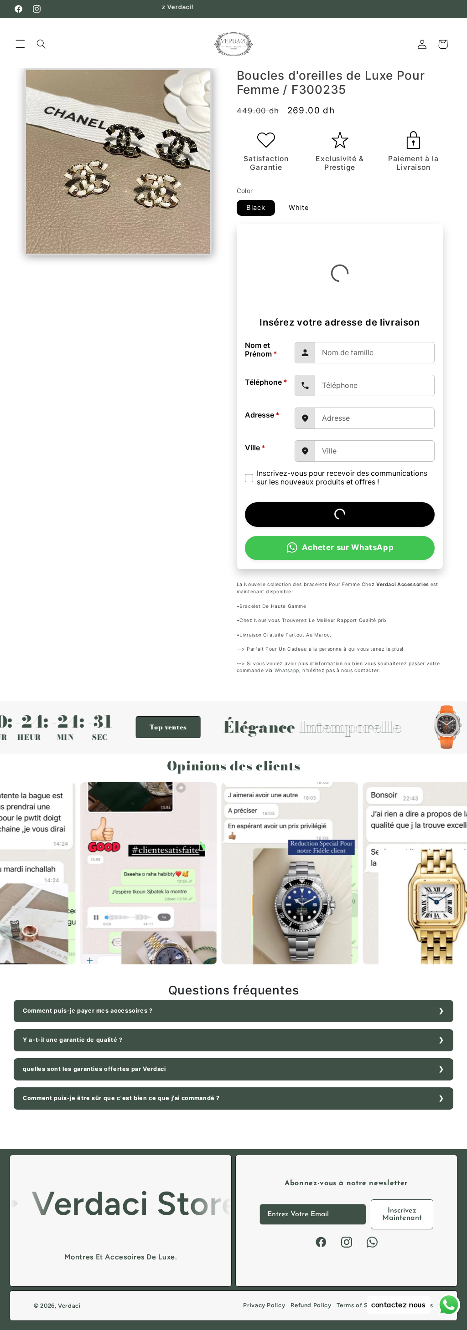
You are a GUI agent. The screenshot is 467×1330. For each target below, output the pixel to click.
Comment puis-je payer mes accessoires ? (88, 1010)
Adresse (262, 415)
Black (255, 208)
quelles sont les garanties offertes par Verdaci (94, 1068)
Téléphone (266, 382)
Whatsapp (287, 670)
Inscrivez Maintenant (402, 1214)
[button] (20, 44)
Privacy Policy (264, 1305)
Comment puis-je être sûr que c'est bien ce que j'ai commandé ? (121, 1098)
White (299, 208)
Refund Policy (311, 1305)
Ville (255, 447)
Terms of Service (361, 1305)
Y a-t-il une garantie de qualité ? (72, 1039)
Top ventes (120, 727)
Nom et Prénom (261, 349)
